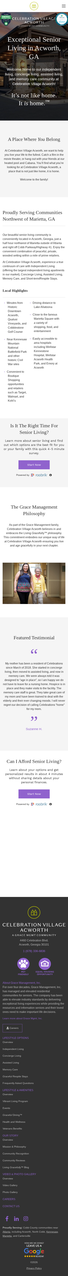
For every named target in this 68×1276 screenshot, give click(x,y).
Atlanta (6, 1231)
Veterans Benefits (12, 1128)
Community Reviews (14, 1160)
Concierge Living (12, 1055)
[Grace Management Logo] (34, 911)
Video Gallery (10, 1185)
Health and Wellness (14, 1121)
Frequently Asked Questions (18, 1083)
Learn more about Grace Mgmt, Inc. (22, 1018)
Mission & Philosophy (14, 1146)
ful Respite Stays (15, 1076)
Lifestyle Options (16, 1037)
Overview (8, 1042)
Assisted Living (11, 1062)
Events (6, 1108)
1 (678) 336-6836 (34, 951)
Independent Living (13, 1049)
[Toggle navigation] (63, 6)
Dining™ (12, 1115)
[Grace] (34, 6)
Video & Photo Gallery (19, 1174)
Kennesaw (52, 1231)
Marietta (7, 1235)
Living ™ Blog (16, 1167)
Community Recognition (16, 1153)
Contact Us (11, 1206)
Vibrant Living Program (15, 1101)
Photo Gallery (10, 1192)
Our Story (10, 1135)
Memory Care (10, 1069)
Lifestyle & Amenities (18, 1090)
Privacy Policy (34, 1268)
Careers (13, 1028)
